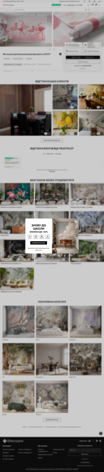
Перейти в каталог (38, 243)
